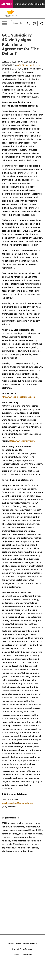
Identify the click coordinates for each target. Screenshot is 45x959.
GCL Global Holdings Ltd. (29, 65)
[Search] (28, 23)
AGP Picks (7, 4)
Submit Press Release (22, 949)
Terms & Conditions (22, 954)
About (11, 943)
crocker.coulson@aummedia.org (17, 803)
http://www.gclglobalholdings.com (18, 397)
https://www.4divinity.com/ (22, 441)
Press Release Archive (26, 943)
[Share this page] (41, 23)
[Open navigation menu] (4, 23)
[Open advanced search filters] (34, 23)
